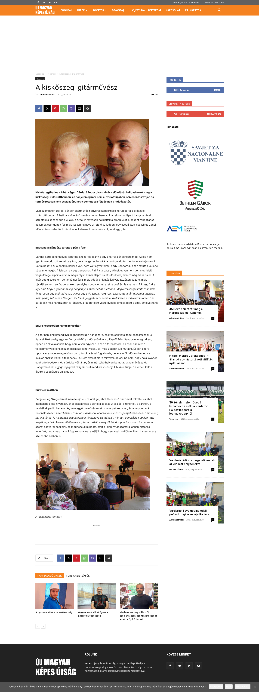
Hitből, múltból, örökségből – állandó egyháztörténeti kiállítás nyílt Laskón (191, 359)
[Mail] (44, 2)
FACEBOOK (175, 80)
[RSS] (49, 2)
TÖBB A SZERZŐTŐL (78, 575)
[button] (219, 10)
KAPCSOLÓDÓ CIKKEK (50, 575)
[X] (47, 108)
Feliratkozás (214, 113)
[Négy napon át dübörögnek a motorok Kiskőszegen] (97, 596)
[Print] (87, 108)
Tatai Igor (174, 419)
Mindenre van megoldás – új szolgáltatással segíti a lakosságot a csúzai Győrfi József (138, 616)
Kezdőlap (39, 73)
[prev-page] (37, 626)
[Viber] (71, 108)
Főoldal (66, 10)
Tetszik (217, 90)
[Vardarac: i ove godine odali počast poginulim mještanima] (195, 502)
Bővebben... (242, 686)
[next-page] (43, 626)
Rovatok (98, 10)
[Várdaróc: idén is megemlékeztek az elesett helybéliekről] (195, 452)
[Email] (79, 108)
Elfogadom (216, 686)
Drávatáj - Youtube (179, 103)
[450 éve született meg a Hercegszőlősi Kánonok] (195, 301)
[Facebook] (38, 2)
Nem (228, 686)
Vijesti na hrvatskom (214, 2)
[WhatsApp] (63, 108)
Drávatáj (118, 10)
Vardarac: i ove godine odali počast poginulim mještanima (189, 512)
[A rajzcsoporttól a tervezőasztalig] (54, 596)
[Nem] (254, 687)
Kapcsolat (173, 10)
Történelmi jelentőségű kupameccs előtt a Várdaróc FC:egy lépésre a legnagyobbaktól (188, 408)
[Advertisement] (129, 46)
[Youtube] (55, 2)
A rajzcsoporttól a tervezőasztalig (53, 612)
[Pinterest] (55, 108)
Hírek (81, 10)
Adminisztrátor (47, 94)
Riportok (52, 73)
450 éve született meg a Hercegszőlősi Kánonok (186, 310)
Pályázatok (193, 10)
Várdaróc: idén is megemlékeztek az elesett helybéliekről (192, 462)
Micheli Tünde (176, 469)
